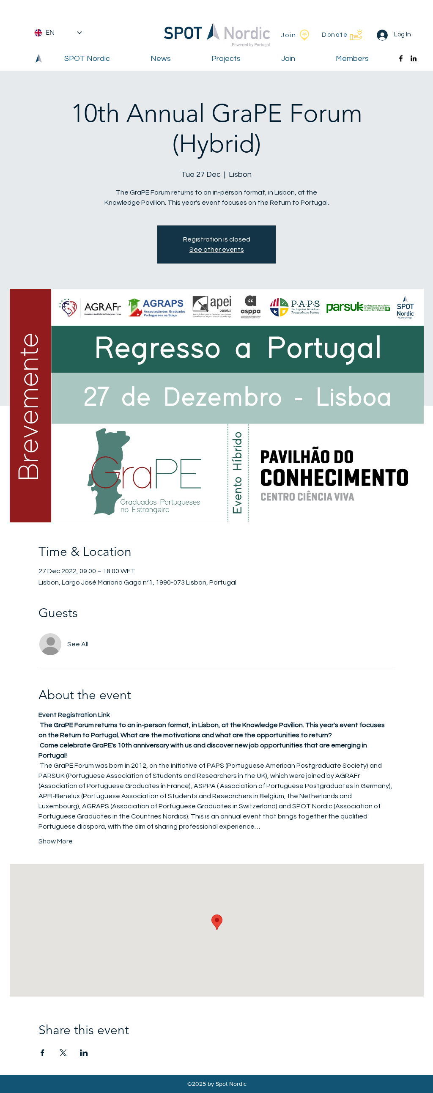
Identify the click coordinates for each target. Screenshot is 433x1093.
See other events (216, 249)
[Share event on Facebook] (42, 1052)
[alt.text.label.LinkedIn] (413, 58)
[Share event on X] (63, 1052)
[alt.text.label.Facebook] (401, 58)
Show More (55, 841)
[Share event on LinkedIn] (84, 1052)
